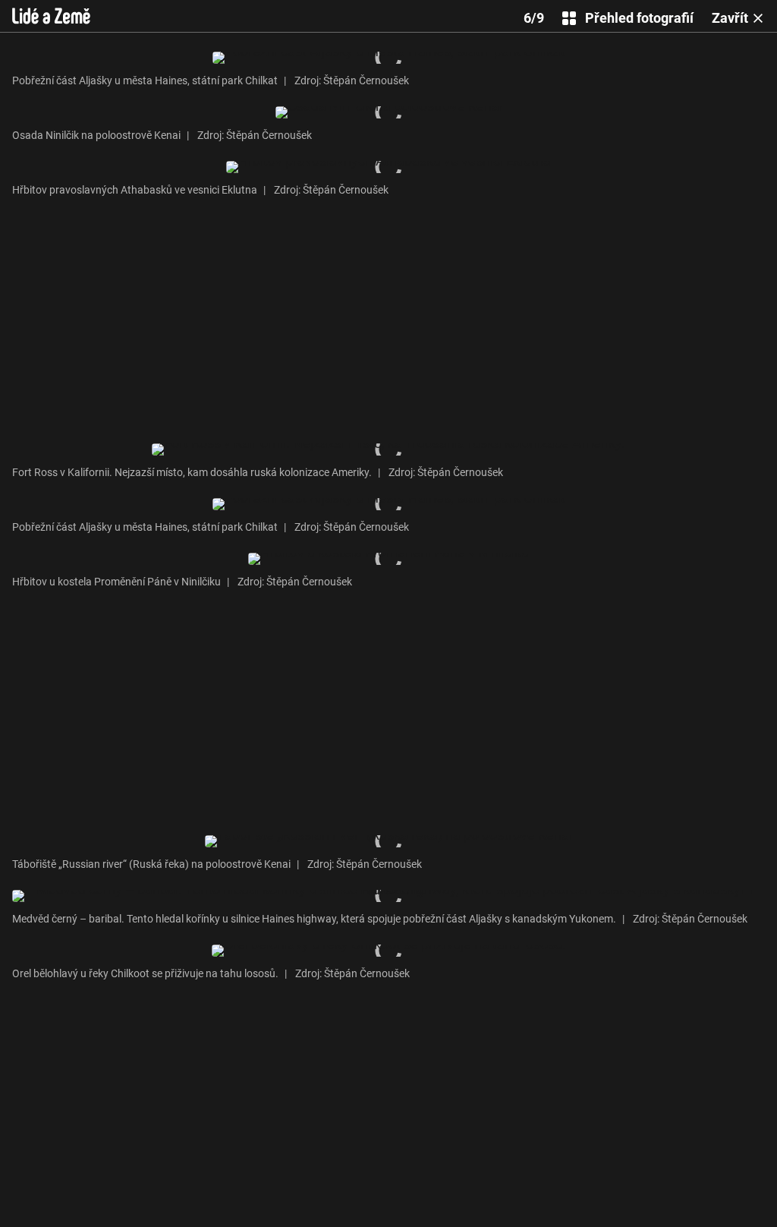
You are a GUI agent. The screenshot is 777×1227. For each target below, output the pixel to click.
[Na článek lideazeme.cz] (51, 16)
